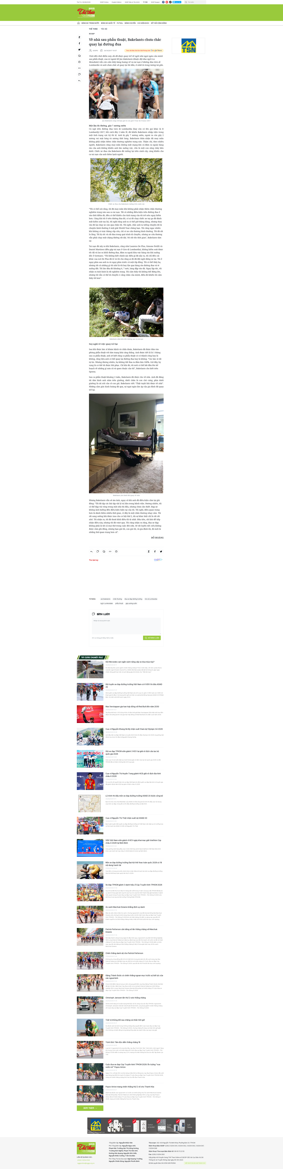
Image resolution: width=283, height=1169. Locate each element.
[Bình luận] (79, 74)
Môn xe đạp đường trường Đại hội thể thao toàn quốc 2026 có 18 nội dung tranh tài (134, 863)
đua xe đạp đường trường (133, 599)
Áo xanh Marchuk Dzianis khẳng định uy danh (125, 907)
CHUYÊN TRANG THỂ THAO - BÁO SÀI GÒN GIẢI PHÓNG (86, 13)
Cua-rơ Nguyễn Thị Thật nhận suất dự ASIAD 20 (126, 818)
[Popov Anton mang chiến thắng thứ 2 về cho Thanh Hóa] (90, 1094)
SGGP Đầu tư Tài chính (132, 2)
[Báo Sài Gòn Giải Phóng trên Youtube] (166, 2)
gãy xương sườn (131, 603)
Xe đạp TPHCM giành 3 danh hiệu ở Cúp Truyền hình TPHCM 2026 (134, 885)
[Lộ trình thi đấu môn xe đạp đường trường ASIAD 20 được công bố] (90, 803)
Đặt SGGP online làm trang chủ (195, 1163)
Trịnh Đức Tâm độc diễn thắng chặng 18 (123, 1042)
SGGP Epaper (155, 2)
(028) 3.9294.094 (83, 1160)
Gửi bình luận (153, 638)
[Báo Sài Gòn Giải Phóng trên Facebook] (163, 2)
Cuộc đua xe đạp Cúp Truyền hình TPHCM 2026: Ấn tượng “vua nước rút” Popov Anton (133, 1065)
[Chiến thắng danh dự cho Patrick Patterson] (90, 961)
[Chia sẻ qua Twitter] (79, 49)
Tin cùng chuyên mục (92, 657)
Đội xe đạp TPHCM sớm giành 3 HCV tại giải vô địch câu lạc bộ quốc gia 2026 (132, 752)
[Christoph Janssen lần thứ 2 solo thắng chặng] (90, 1005)
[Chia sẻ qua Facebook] (79, 43)
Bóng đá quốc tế (108, 23)
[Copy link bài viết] (79, 68)
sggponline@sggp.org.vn (86, 1163)
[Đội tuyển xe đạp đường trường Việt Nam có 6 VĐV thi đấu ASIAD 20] (90, 692)
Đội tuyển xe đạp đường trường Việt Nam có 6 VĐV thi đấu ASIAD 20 (134, 685)
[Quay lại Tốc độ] (79, 80)
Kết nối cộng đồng (159, 23)
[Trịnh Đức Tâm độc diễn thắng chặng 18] (90, 1050)
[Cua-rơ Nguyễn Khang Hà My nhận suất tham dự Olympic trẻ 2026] (90, 736)
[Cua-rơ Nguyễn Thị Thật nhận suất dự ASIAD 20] (90, 825)
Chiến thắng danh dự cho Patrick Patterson (124, 953)
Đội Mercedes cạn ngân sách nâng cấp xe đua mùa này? (130, 662)
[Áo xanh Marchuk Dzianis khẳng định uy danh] (90, 914)
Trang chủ (78, 23)
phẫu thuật (119, 603)
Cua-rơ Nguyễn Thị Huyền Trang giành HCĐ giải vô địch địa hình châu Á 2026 (133, 774)
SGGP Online (104, 2)
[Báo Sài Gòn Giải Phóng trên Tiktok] (170, 2)
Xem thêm (88, 1108)
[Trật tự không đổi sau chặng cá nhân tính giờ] (90, 1027)
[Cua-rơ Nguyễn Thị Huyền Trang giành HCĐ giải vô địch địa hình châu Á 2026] (90, 781)
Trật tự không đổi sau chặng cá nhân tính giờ (125, 1020)
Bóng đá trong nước (90, 23)
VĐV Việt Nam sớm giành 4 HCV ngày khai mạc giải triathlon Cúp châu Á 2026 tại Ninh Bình (133, 841)
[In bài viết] (79, 62)
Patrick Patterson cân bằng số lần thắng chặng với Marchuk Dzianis (131, 930)
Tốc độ (104, 29)
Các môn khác (143, 23)
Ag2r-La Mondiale (106, 603)
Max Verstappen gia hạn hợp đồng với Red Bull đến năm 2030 (132, 706)
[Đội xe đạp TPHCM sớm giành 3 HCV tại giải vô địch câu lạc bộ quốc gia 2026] (90, 759)
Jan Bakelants (105, 599)
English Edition (116, 2)
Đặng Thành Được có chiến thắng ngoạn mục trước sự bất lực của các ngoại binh (134, 976)
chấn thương (117, 599)
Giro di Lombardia (151, 599)
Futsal (120, 23)
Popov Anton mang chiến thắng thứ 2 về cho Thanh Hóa (130, 1087)
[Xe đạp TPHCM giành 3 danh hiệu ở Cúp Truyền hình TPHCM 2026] (90, 892)
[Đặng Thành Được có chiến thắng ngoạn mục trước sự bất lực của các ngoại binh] (90, 983)
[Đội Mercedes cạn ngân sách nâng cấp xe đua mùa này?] (90, 669)
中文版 (145, 2)
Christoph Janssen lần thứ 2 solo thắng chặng (126, 998)
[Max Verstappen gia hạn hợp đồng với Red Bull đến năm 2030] (90, 714)
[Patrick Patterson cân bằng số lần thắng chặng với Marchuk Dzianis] (90, 937)
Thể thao (93, 29)
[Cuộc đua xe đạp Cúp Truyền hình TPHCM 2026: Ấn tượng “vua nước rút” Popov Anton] (90, 1072)
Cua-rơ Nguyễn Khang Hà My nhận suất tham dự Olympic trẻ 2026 (134, 729)
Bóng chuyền (130, 23)
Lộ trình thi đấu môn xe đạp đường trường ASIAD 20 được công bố (134, 796)
